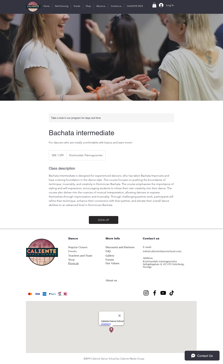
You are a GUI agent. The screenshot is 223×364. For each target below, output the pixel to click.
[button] (61, 6)
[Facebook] (154, 292)
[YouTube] (163, 292)
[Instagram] (146, 292)
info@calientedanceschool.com (162, 251)
